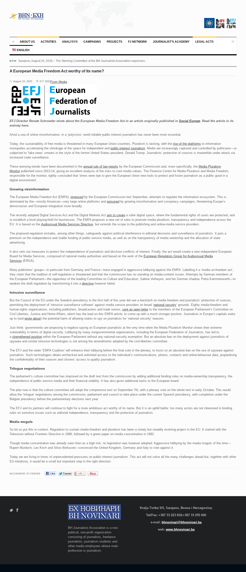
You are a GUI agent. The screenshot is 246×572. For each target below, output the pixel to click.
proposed (77, 197)
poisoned (113, 201)
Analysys (70, 41)
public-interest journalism (128, 148)
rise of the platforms (187, 144)
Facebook (17, 510)
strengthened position (27, 337)
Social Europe (189, 121)
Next (15, 61)
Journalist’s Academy (171, 41)
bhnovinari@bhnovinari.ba (182, 522)
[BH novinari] (27, 16)
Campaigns (92, 41)
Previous (10, 61)
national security (165, 305)
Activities (48, 41)
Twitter (11, 510)
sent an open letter (135, 309)
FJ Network (137, 41)
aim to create (116, 215)
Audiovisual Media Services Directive (67, 224)
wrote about (33, 318)
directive (88, 283)
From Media (58, 82)
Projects (114, 41)
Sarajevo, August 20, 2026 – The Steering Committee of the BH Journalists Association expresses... (82, 61)
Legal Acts (204, 41)
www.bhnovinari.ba (180, 529)
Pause (12, 61)
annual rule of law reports (100, 166)
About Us (27, 41)
